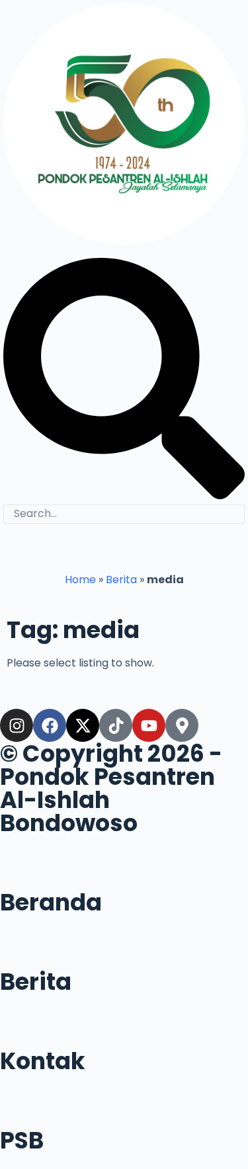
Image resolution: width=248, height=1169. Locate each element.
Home (80, 579)
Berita (121, 579)
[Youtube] (148, 725)
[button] (124, 549)
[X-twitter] (82, 725)
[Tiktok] (115, 725)
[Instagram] (16, 725)
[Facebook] (49, 725)
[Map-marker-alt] (181, 725)
